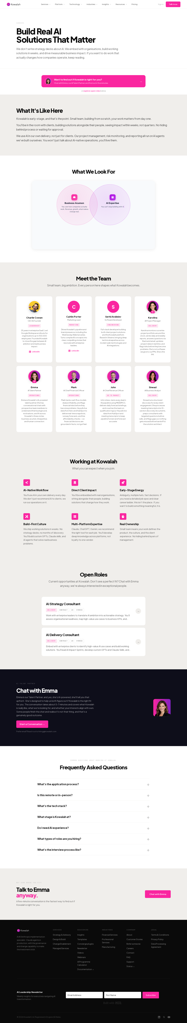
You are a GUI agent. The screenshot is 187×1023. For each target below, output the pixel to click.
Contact (130, 952)
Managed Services (61, 948)
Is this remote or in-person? (55, 795)
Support (130, 961)
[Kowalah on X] (164, 1017)
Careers (130, 948)
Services (44, 4)
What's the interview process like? (59, 849)
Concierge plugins (85, 944)
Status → (130, 966)
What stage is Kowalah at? (54, 816)
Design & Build (59, 939)
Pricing (134, 4)
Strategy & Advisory (62, 935)
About (129, 935)
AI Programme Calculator (83, 963)
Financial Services (110, 935)
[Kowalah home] (14, 4)
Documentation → (85, 969)
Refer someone (133, 944)
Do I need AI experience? (53, 827)
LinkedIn (36, 352)
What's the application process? (58, 784)
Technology (74, 4)
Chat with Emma (157, 894)
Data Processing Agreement (158, 945)
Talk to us (173, 4)
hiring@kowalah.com (47, 731)
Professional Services (107, 941)
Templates (82, 939)
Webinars (81, 957)
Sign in (161, 4)
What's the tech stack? (52, 806)
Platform (59, 4)
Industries (91, 4)
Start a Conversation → (32, 724)
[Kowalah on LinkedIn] (159, 1017)
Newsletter (82, 948)
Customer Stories (134, 939)
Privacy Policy (157, 939)
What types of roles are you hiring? (59, 838)
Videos (80, 952)
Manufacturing (108, 947)
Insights (105, 4)
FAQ (128, 957)
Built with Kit (112, 1002)
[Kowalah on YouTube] (169, 1017)
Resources (120, 4)
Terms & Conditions (160, 935)
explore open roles (91, 91)
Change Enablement (62, 944)
